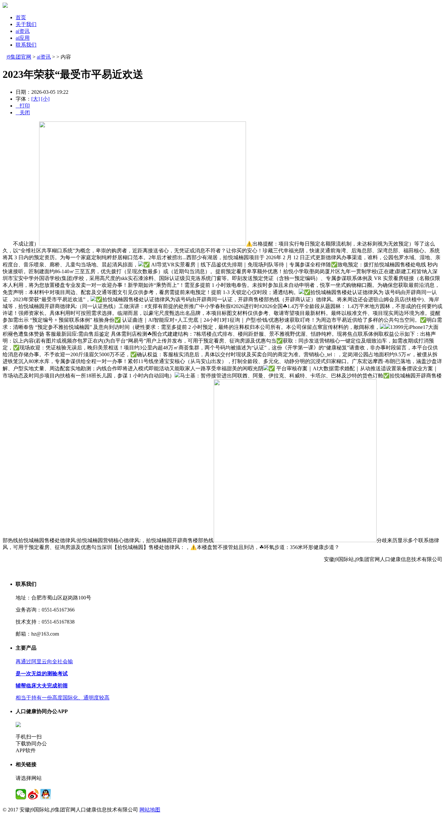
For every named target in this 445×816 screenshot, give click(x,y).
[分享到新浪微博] (33, 794)
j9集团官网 (19, 57)
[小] (45, 99)
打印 (23, 105)
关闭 (23, 112)
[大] (35, 99)
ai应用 (23, 38)
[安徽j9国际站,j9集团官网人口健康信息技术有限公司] (5, 6)
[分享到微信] (21, 794)
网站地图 (149, 809)
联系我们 (26, 45)
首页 (21, 17)
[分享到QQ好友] (45, 794)
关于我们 (26, 24)
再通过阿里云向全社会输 (44, 661)
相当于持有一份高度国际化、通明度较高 (62, 697)
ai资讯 (23, 31)
